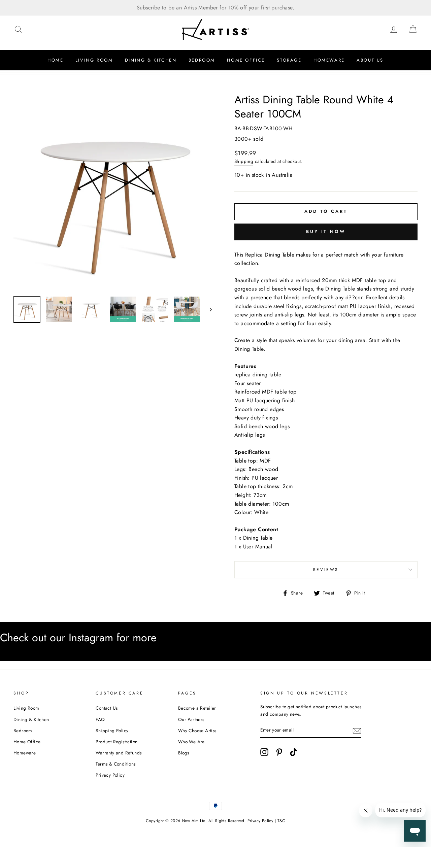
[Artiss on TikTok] (294, 752)
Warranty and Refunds (118, 752)
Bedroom (202, 60)
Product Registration (116, 741)
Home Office (246, 60)
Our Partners (191, 719)
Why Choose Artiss (197, 730)
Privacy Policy (110, 775)
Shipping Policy (112, 730)
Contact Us (107, 708)
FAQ (100, 719)
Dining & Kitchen (151, 60)
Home (55, 60)
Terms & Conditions (115, 763)
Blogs (183, 752)
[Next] (207, 309)
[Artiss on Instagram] (264, 752)
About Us (370, 60)
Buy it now (326, 231)
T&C (281, 821)
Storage (289, 60)
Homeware (329, 60)
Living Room (94, 60)
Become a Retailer (197, 708)
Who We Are (191, 741)
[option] (215, 7)
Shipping (243, 161)
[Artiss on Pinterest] (279, 752)
